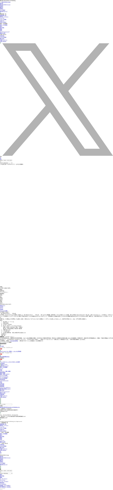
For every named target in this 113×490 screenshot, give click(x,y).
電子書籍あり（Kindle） (5, 486)
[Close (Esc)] (0, 488)
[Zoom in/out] (4, 488)
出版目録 (2, 35)
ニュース (2, 18)
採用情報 (2, 386)
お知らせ (2, 20)
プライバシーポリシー (5, 387)
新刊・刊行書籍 (3, 25)
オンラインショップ (4, 391)
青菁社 (1, 8)
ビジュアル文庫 (3, 310)
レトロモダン (3, 484)
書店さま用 (2, 393)
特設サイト (2, 305)
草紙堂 (1, 6)
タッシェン (2, 480)
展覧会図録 (2, 372)
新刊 (1, 26)
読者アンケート (3, 40)
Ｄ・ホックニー (3, 478)
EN (0, 159)
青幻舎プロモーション (5, 4)
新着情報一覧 (3, 15)
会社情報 (2, 384)
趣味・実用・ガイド (4, 374)
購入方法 (2, 38)
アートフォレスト (4, 376)
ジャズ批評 (2, 10)
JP (0, 157)
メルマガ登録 (3, 37)
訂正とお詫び (3, 22)
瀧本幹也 (2, 482)
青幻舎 (1, 3)
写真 (1, 369)
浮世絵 (1, 309)
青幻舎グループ (3, 11)
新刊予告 (2, 27)
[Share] (1, 488)
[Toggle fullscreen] (3, 488)
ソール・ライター (4, 481)
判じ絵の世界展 (14, 340)
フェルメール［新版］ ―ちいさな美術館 (10, 351)
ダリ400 (2, 346)
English (1, 306)
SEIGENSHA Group (6, 2)
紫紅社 (1, 7)
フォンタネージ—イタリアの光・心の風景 (10, 361)
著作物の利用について (5, 388)
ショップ (2, 440)
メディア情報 (3, 19)
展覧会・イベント (4, 16)
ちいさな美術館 (3, 378)
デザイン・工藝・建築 (5, 371)
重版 (1, 29)
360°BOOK (2, 379)
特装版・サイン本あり (5, 485)
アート (1, 308)
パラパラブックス (4, 380)
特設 (1, 382)
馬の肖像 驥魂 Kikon (4, 356)
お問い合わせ (3, 41)
